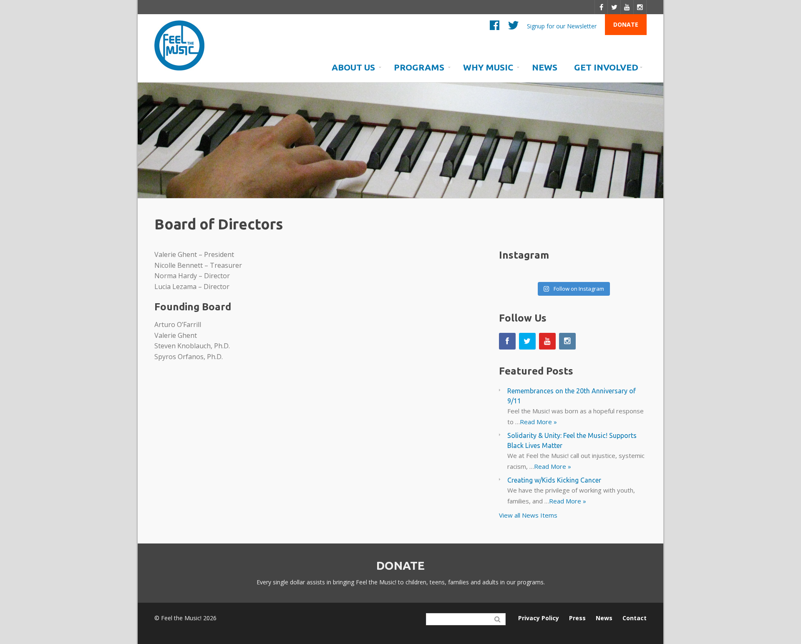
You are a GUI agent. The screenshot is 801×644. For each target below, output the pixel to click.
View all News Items (528, 515)
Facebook (494, 27)
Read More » (538, 422)
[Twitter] (614, 7)
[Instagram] (640, 7)
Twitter (513, 27)
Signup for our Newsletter (562, 25)
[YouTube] (627, 7)
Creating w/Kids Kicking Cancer (554, 480)
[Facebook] (601, 7)
